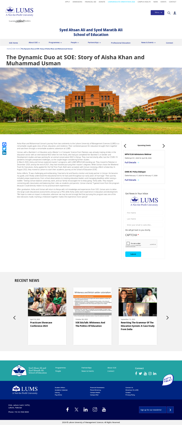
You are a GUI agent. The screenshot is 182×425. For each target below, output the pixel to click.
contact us (129, 387)
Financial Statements (97, 387)
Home (9, 49)
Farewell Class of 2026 (134, 154)
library (57, 392)
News (155, 2)
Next (164, 145)
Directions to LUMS (132, 390)
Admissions (77, 2)
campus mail (94, 395)
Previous (125, 145)
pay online (58, 395)
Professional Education (120, 43)
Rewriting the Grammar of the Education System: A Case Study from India (111, 326)
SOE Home (13, 43)
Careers (128, 392)
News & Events (87, 371)
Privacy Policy (130, 395)
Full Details (130, 162)
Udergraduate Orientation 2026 (121, 2)
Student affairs (60, 387)
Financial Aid (90, 2)
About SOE (111, 367)
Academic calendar (61, 390)
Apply (67, 2)
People (58, 371)
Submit (133, 254)
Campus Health (144, 2)
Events (163, 2)
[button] (169, 12)
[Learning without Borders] (19, 21)
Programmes (60, 367)
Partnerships (86, 367)
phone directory (95, 390)
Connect (169, 43)
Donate (102, 2)
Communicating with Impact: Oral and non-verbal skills (143, 173)
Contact (172, 2)
